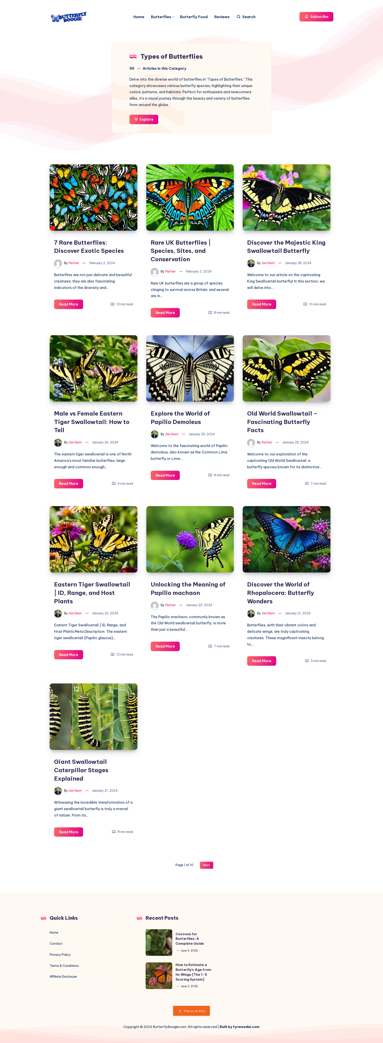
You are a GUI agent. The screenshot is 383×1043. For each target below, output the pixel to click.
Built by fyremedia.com (240, 1027)
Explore (146, 119)
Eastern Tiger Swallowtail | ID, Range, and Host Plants (92, 593)
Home (138, 17)
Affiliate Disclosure (63, 977)
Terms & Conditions (64, 966)
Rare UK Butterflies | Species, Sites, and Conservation (181, 251)
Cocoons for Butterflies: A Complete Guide (190, 939)
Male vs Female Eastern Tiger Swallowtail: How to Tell (91, 422)
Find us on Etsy (194, 1011)
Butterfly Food (194, 17)
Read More (71, 305)
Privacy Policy (60, 955)
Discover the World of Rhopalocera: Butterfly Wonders (280, 593)
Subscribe (318, 16)
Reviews (222, 17)
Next (206, 865)
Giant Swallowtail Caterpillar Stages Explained (81, 770)
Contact (56, 944)
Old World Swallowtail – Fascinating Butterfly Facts (282, 422)
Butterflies (161, 17)
